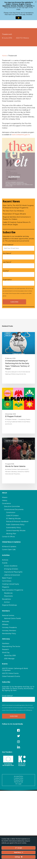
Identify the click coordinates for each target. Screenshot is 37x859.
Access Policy (18, 776)
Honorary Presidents (9, 627)
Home (4, 56)
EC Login (18, 784)
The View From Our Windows (13, 211)
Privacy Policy (18, 780)
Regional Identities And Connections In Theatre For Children (17, 218)
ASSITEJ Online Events (10, 673)
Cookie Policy (18, 778)
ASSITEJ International (13, 441)
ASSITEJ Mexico (22, 38)
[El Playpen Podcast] (18, 411)
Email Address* (8, 245)
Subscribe (6, 682)
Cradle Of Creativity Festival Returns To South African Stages (17, 223)
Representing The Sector (11, 646)
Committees (6, 581)
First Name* (7, 253)
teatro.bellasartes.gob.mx (21, 135)
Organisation (7, 280)
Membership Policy (9, 633)
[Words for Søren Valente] (18, 460)
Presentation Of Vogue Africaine (14, 214)
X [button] (35, 2)
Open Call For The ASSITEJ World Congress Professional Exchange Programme (18, 207)
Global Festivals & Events (11, 676)
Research (5, 649)
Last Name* (7, 262)
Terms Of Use (18, 782)
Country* (6, 271)
